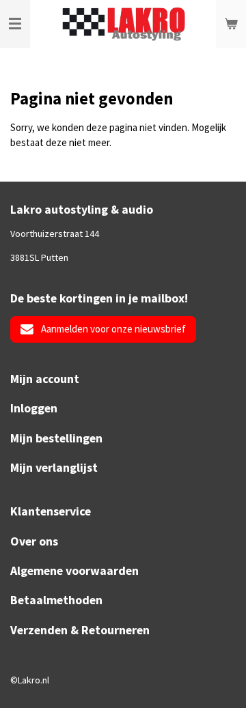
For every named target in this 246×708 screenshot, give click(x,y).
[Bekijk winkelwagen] (231, 24)
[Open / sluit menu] (15, 24)
